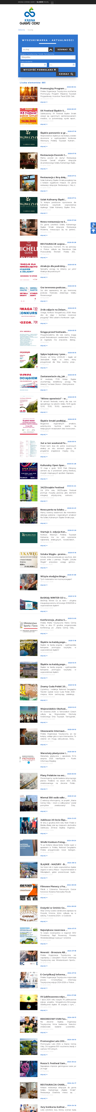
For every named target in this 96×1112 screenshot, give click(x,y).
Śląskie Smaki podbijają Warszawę (59, 421)
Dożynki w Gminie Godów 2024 (58, 908)
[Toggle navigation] (52, 2)
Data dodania (26, 61)
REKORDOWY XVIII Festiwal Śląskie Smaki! (64, 1019)
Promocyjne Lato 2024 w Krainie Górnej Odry (65, 1041)
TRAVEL (43, 2)
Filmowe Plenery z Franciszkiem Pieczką (63, 886)
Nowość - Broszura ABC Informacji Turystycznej (67, 952)
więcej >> (44, 102)
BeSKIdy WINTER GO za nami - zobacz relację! (65, 597)
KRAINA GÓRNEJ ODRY (26, 2)
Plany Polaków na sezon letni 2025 (59, 775)
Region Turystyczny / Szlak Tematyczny (37, 54)
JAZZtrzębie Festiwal (52, 487)
